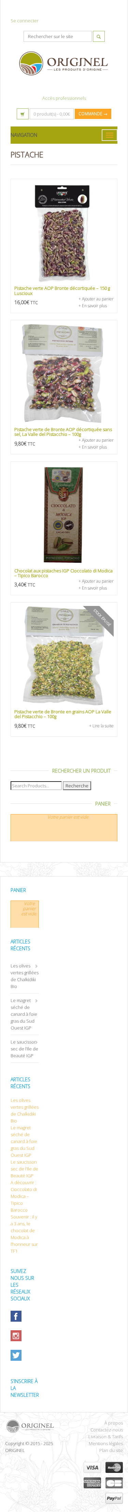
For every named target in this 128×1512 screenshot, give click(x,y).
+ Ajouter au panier (96, 299)
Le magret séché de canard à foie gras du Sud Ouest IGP (24, 1014)
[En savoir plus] (64, 656)
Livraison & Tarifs (105, 1436)
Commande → (93, 114)
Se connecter (25, 20)
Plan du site (111, 1450)
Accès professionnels (64, 98)
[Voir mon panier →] (23, 113)
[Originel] (32, 1426)
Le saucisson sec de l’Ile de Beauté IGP (24, 1049)
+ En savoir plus (93, 306)
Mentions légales (106, 1443)
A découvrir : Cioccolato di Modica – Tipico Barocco (24, 1196)
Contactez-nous (106, 1430)
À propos (113, 1423)
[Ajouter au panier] (64, 232)
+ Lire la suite (101, 726)
